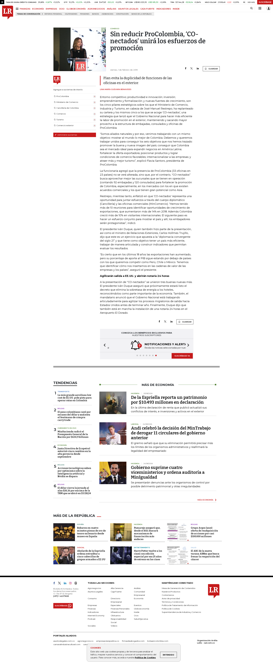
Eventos (137, 605)
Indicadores (93, 612)
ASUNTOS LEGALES (128, 9)
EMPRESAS (51, 9)
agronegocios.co (85, 641)
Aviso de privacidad (171, 598)
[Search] (251, 8)
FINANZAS (25, 9)
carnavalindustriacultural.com (66, 644)
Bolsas (61, 408)
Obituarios (115, 615)
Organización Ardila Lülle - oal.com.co (207, 641)
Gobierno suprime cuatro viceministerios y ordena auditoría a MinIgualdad (168, 472)
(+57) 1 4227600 (61, 596)
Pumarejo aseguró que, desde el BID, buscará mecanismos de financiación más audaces (147, 534)
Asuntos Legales (95, 591)
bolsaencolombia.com (157, 641)
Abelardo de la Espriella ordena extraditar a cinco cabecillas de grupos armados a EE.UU (91, 555)
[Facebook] (185, 68)
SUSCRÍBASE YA (182, 356)
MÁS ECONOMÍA (205, 500)
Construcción (122, 14)
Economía (62, 445)
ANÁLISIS (111, 9)
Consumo (92, 598)
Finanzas (92, 609)
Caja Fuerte (116, 591)
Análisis (137, 588)
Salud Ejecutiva (141, 619)
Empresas (92, 605)
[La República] (7, 12)
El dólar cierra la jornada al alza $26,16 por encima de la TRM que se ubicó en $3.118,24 (74, 491)
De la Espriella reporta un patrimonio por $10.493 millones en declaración (169, 400)
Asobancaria (107, 14)
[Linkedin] (198, 68)
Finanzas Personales (120, 609)
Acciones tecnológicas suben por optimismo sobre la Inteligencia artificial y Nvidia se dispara (74, 472)
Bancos (95, 14)
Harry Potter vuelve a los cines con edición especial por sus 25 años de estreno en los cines (148, 555)
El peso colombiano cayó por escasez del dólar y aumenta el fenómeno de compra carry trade (74, 416)
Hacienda (138, 524)
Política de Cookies (145, 657)
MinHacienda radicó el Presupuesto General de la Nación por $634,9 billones (73, 434)
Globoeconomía (141, 609)
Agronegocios (94, 588)
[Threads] (76, 584)
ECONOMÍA (38, 9)
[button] (104, 345)
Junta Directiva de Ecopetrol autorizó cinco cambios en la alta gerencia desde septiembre (74, 452)
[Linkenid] (66, 584)
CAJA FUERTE (147, 9)
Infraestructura (117, 612)
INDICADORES (163, 9)
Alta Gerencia (117, 588)
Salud (193, 548)
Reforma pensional (53, 14)
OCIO (61, 9)
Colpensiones (71, 14)
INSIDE (176, 9)
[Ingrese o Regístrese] (268, 8)
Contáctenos (168, 595)
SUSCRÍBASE (265, 2)
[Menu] (17, 9)
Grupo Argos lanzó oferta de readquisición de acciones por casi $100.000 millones (204, 532)
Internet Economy (96, 615)
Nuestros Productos (171, 591)
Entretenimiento (142, 548)
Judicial (80, 548)
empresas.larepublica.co (107, 641)
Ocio (136, 615)
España (80, 524)
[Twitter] (191, 68)
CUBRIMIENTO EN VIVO (67, 428)
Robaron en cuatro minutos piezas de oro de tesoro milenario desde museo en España (91, 532)
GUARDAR (213, 69)
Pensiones (84, 14)
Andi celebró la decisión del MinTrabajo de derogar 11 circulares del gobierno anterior (171, 433)
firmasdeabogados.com (133, 641)
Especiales (116, 605)
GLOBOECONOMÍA (76, 9)
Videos (114, 626)
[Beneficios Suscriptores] (260, 8)
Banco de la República (142, 14)
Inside (136, 612)
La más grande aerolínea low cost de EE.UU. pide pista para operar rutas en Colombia (75, 398)
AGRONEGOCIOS (96, 9)
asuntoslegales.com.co (64, 641)
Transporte (63, 392)
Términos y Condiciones (173, 602)
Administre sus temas (67, 135)
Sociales (92, 626)
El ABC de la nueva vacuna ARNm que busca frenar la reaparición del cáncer (205, 555)
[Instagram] (71, 584)
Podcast (91, 619)
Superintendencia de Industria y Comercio (181, 612)
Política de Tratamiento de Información (180, 605)
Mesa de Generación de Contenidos (178, 588)
